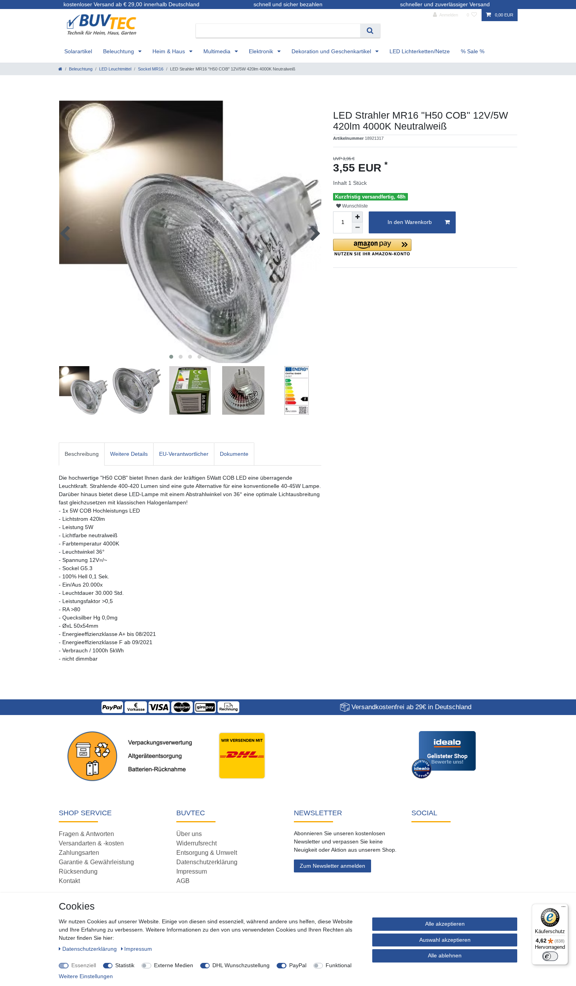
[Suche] (370, 31)
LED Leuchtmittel (115, 69)
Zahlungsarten (79, 852)
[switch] (550, 956)
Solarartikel (78, 51)
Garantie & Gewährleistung (96, 862)
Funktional (338, 965)
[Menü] (563, 908)
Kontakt (69, 881)
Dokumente (234, 454)
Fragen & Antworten (86, 834)
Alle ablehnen (445, 955)
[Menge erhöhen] (357, 216)
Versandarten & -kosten (91, 843)
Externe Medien (173, 965)
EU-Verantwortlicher (183, 454)
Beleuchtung (119, 51)
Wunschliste (354, 206)
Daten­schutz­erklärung (90, 949)
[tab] (82, 454)
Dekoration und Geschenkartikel (332, 51)
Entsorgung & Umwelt (206, 852)
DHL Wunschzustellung (241, 965)
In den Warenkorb (410, 222)
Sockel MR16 (150, 69)
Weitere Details (129, 454)
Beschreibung (82, 454)
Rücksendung (78, 871)
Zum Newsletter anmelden (332, 866)
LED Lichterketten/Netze (419, 51)
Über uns (189, 834)
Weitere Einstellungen (86, 976)
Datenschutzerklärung (206, 862)
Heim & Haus (169, 51)
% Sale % (472, 51)
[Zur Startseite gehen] (60, 69)
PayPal (297, 965)
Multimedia (217, 51)
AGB (183, 881)
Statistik (124, 965)
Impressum (191, 871)
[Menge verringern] (357, 227)
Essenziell (83, 965)
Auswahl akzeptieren (445, 940)
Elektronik (262, 51)
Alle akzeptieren (445, 924)
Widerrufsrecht (196, 843)
